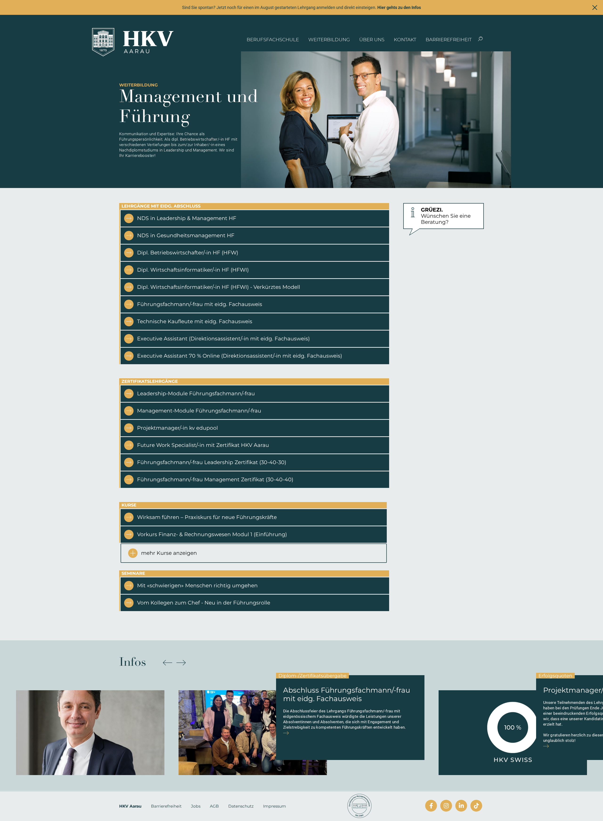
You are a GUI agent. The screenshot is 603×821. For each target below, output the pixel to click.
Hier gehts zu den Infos (399, 7)
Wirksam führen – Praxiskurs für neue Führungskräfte (207, 517)
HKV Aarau (130, 806)
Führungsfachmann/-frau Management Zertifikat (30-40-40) (215, 479)
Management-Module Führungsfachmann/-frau (199, 411)
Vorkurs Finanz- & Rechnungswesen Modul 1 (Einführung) (212, 534)
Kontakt (405, 39)
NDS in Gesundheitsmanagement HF (185, 235)
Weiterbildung (329, 39)
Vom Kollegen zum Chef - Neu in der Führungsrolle (203, 603)
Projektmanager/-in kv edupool (177, 428)
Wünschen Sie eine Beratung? (446, 216)
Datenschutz (241, 806)
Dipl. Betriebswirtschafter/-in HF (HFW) (187, 252)
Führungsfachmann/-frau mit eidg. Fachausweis (199, 304)
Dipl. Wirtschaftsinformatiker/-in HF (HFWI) (193, 270)
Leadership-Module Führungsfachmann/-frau (196, 393)
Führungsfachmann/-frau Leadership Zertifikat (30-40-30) (211, 462)
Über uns (371, 39)
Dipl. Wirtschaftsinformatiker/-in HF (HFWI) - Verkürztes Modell (218, 287)
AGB (214, 806)
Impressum (274, 806)
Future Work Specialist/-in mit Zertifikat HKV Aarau (203, 445)
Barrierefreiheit (449, 39)
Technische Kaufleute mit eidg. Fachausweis (194, 321)
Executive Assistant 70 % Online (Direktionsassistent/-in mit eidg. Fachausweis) (239, 356)
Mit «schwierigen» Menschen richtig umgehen (197, 585)
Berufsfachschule (273, 39)
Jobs (195, 806)
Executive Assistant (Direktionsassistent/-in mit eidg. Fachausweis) (223, 338)
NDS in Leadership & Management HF (186, 218)
